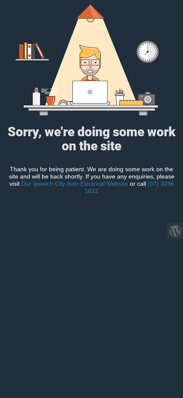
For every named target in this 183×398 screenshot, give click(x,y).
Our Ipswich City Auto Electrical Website (75, 183)
